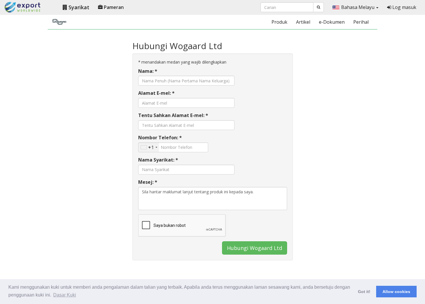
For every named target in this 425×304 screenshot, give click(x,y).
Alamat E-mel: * (156, 93)
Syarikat (78, 7)
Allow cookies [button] (396, 291)
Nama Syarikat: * (158, 160)
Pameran (113, 7)
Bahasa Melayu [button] (358, 7)
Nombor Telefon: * (160, 137)
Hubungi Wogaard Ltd (254, 247)
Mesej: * (147, 182)
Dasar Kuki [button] (64, 294)
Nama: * (147, 71)
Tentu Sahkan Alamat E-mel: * (173, 115)
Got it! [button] (364, 291)
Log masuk (403, 7)
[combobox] (148, 147)
